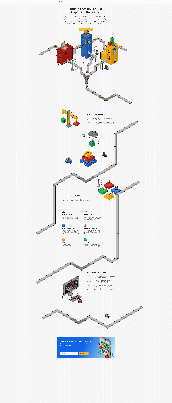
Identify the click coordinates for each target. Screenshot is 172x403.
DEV (93, 1)
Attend (97, 1)
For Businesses (103, 1)
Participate (70, 1)
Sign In (112, 1)
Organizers (76, 1)
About (89, 1)
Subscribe (82, 353)
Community (83, 1)
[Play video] (71, 289)
